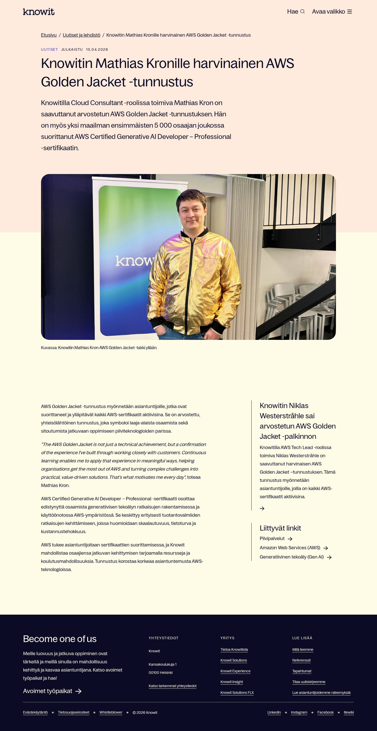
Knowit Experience (236, 671)
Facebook (326, 712)
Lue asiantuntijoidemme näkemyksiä (321, 693)
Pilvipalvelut (272, 538)
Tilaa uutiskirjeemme (308, 682)
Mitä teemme (302, 649)
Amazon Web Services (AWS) (290, 547)
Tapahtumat (301, 671)
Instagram (299, 712)
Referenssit (301, 660)
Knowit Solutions (234, 660)
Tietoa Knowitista (234, 649)
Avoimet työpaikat (47, 690)
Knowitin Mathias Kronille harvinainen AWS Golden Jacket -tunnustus (178, 35)
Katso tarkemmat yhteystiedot (172, 686)
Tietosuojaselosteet (73, 712)
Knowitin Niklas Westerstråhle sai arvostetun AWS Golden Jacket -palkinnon (298, 420)
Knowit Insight (232, 682)
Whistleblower (111, 712)
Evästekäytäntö (35, 712)
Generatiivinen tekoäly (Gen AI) (292, 557)
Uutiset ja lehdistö (81, 35)
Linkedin (274, 712)
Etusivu (49, 35)
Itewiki (349, 712)
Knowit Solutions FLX (237, 693)
